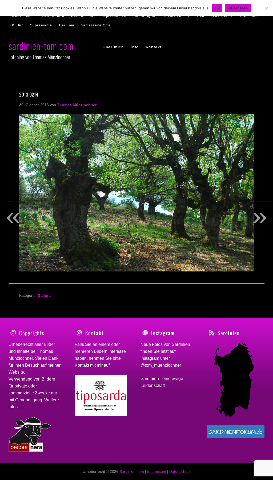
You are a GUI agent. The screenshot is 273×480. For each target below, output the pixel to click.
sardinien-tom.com (41, 45)
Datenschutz (179, 471)
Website (16, 372)
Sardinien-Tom (131, 471)
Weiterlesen (238, 8)
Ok (217, 8)
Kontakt (82, 365)
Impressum (156, 471)
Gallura (44, 295)
